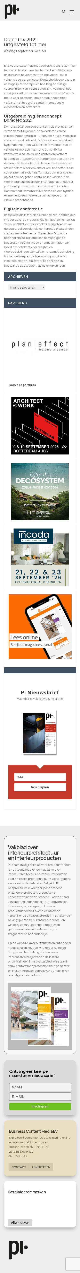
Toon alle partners (22, 385)
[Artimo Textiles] (40, 345)
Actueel (40, 51)
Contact (18, 1167)
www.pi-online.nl (40, 943)
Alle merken (20, 1222)
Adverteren (41, 1167)
